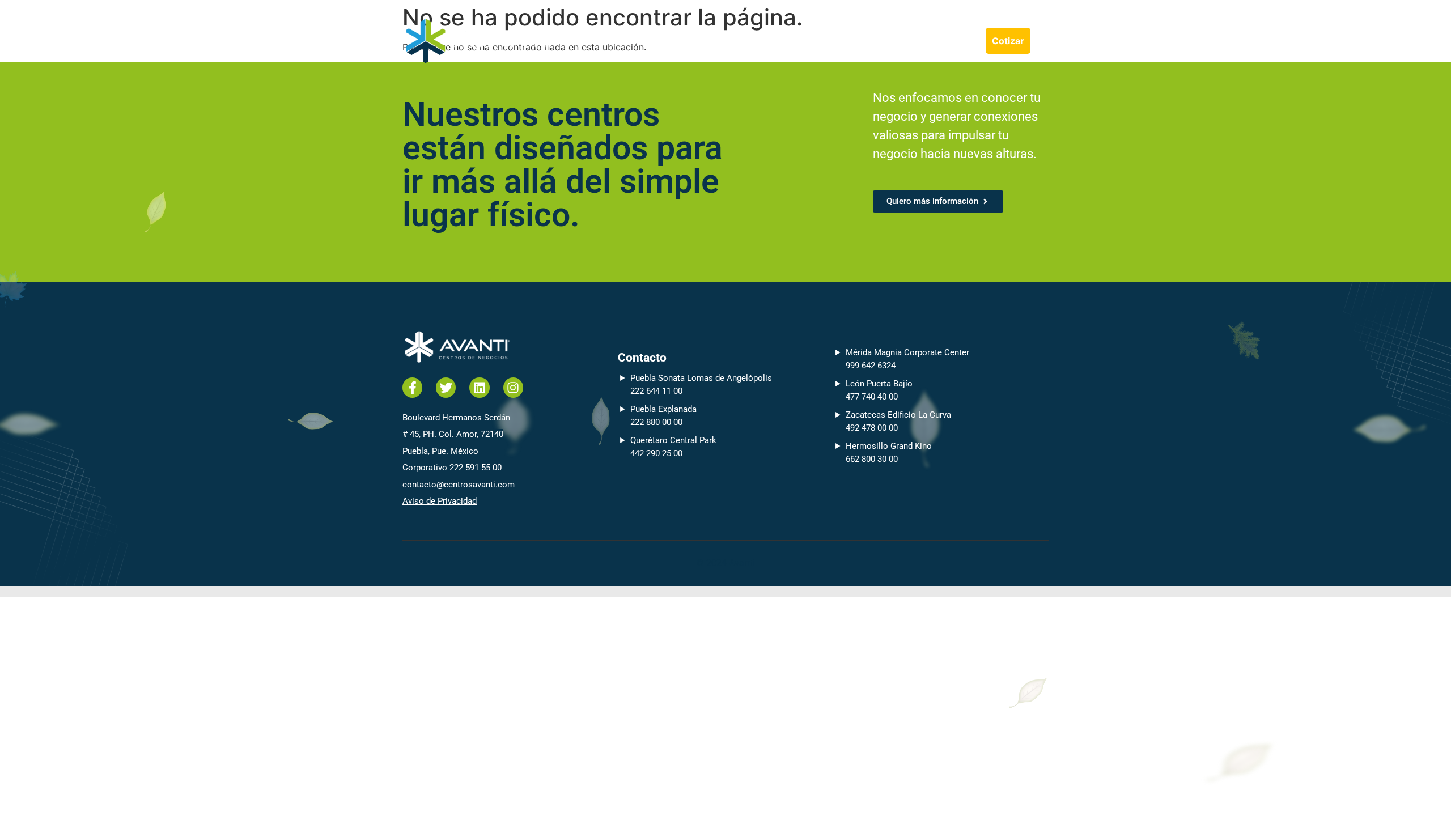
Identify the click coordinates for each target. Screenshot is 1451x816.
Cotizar (1008, 40)
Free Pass (957, 40)
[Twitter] (446, 387)
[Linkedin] (479, 387)
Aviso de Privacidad (439, 501)
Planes (856, 40)
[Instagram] (513, 387)
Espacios (903, 40)
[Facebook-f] (412, 387)
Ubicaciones (802, 40)
